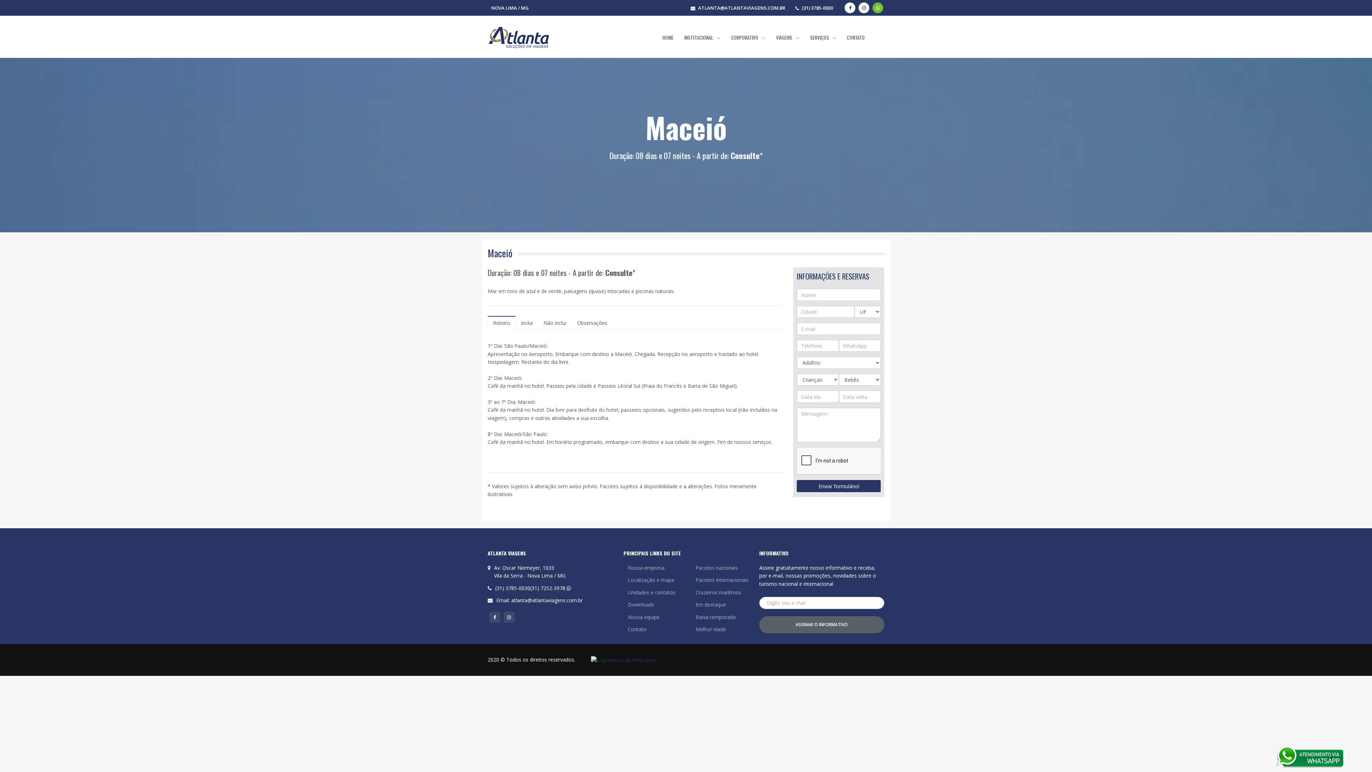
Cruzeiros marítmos (718, 592)
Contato (637, 629)
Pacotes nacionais (717, 567)
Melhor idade (711, 629)
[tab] (502, 323)
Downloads (641, 604)
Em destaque (711, 604)
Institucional (699, 37)
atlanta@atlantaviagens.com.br (547, 600)
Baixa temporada (716, 617)
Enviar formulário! (839, 486)
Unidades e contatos (652, 592)
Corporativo (745, 37)
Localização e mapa (651, 579)
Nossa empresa (646, 567)
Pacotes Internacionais (722, 579)
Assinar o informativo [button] (822, 625)
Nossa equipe (644, 617)
